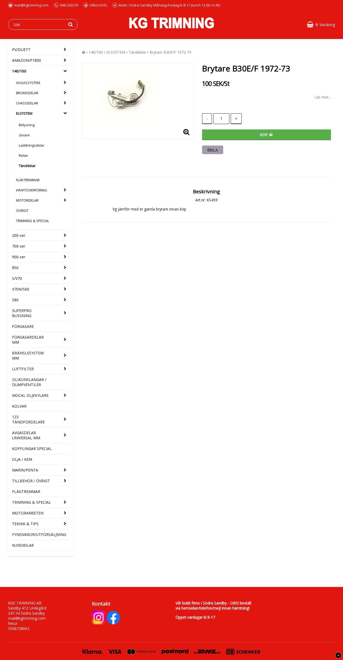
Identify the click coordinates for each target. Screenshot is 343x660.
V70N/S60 (20, 289)
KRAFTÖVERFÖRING (31, 190)
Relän (23, 155)
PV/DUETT (21, 49)
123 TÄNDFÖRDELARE (28, 419)
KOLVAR (19, 406)
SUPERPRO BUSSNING (22, 313)
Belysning (27, 124)
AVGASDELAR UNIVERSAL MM (26, 435)
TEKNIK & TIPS (25, 523)
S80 (15, 299)
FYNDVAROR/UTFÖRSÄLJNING (39, 534)
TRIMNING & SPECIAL (32, 220)
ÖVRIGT (22, 210)
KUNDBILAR (23, 545)
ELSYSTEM (24, 113)
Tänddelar (27, 165)
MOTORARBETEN (27, 513)
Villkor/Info (98, 5)
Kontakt (101, 603)
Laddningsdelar (31, 145)
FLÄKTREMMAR (28, 179)
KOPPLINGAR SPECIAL (32, 448)
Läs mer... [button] (322, 97)
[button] (321, 24)
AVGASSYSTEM (28, 82)
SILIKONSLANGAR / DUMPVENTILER (29, 382)
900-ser (18, 256)
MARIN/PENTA (25, 470)
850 (15, 267)
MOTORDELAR (27, 200)
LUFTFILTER (23, 368)
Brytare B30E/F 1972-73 (170, 52)
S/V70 (17, 278)
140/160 (19, 71)
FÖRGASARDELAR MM (28, 340)
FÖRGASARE (23, 326)
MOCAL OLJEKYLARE (30, 395)
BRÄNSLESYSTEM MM (28, 355)
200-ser (18, 235)
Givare (24, 135)
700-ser (18, 246)
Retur (12, 623)
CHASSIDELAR (27, 103)
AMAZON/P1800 (26, 60)
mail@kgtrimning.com (31, 5)
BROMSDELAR (27, 92)
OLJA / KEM (22, 459)
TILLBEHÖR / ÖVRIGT (31, 480)
